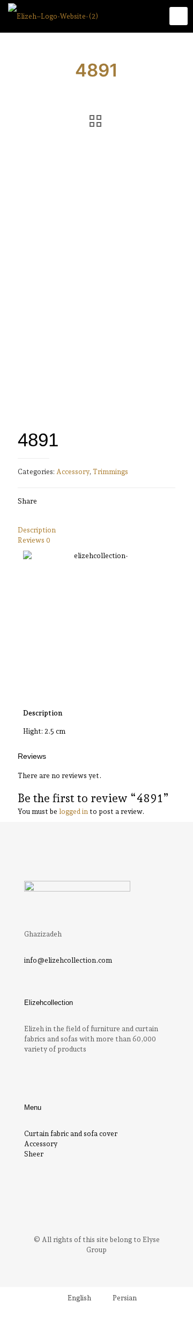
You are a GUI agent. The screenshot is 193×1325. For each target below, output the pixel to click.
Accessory (72, 472)
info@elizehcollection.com (68, 960)
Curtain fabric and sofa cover (70, 1134)
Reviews (34, 540)
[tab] (96, 530)
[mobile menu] (178, 16)
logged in (73, 812)
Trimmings (110, 472)
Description (37, 530)
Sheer (33, 1154)
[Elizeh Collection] (53, 16)
